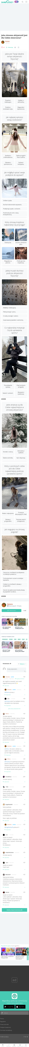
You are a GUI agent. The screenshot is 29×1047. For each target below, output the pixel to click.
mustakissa (8, 776)
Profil (25, 610)
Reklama (6, 1013)
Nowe (3, 1046)
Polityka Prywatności (5, 1027)
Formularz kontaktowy (6, 1030)
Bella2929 (8, 874)
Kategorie (14, 1046)
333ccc (7, 713)
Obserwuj (10, 47)
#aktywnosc (5, 639)
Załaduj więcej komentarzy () (14, 910)
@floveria (7, 692)
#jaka (19, 639)
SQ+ (16, 1)
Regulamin (3, 1021)
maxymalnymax (9, 852)
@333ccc (7, 749)
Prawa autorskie (4, 1024)
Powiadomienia (20, 1046)
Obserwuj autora (12, 610)
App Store (21, 1006)
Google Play (10, 1006)
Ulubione (15, 47)
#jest (23, 639)
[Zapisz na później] (18, 47)
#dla (15, 639)
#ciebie (10, 639)
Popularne (8, 1046)
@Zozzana (7, 701)
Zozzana (7, 41)
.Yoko (6, 787)
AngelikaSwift (8, 804)
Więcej (25, 1046)
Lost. (8, 698)
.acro (6, 862)
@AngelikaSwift (9, 827)
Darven (7, 892)
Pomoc (2, 1018)
